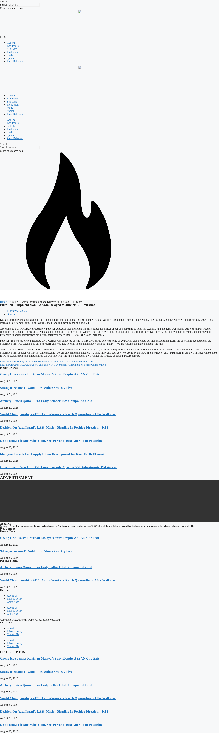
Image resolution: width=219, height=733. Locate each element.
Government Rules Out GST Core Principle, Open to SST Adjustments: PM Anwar (58, 467)
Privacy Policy (15, 598)
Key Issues (13, 45)
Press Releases (15, 61)
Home (3, 301)
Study (10, 55)
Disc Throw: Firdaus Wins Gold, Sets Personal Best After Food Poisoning (51, 440)
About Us (12, 595)
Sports (10, 58)
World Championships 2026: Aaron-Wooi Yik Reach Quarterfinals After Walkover (58, 414)
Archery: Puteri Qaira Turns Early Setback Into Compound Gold (46, 401)
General (11, 42)
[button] (109, 1)
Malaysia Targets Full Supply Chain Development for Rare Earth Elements (52, 454)
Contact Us (13, 601)
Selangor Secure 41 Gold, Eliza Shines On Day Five (36, 388)
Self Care (12, 48)
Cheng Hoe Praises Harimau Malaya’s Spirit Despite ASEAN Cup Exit (49, 374)
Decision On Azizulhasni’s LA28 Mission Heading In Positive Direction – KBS (54, 427)
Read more (7, 528)
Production (13, 52)
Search (3, 4)
